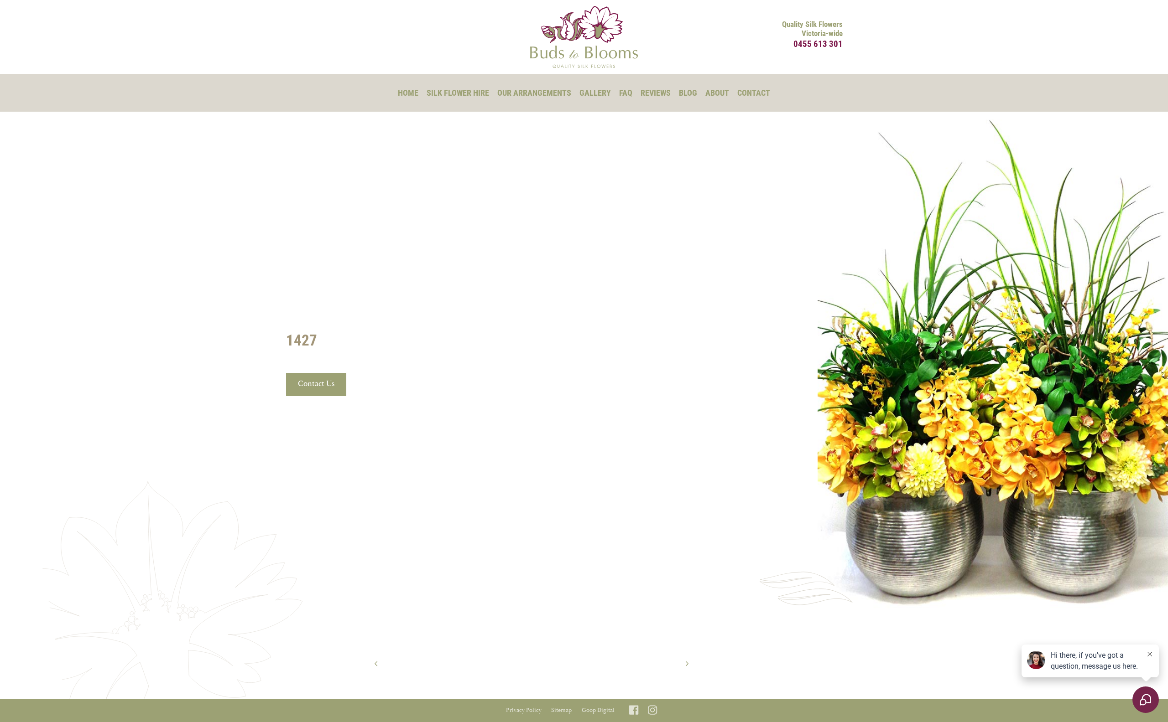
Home (408, 92)
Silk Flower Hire (458, 92)
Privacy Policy (524, 710)
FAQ (625, 92)
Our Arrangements (534, 92)
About (717, 92)
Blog (688, 92)
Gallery (595, 92)
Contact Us (316, 384)
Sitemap (561, 710)
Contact (753, 92)
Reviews (656, 92)
